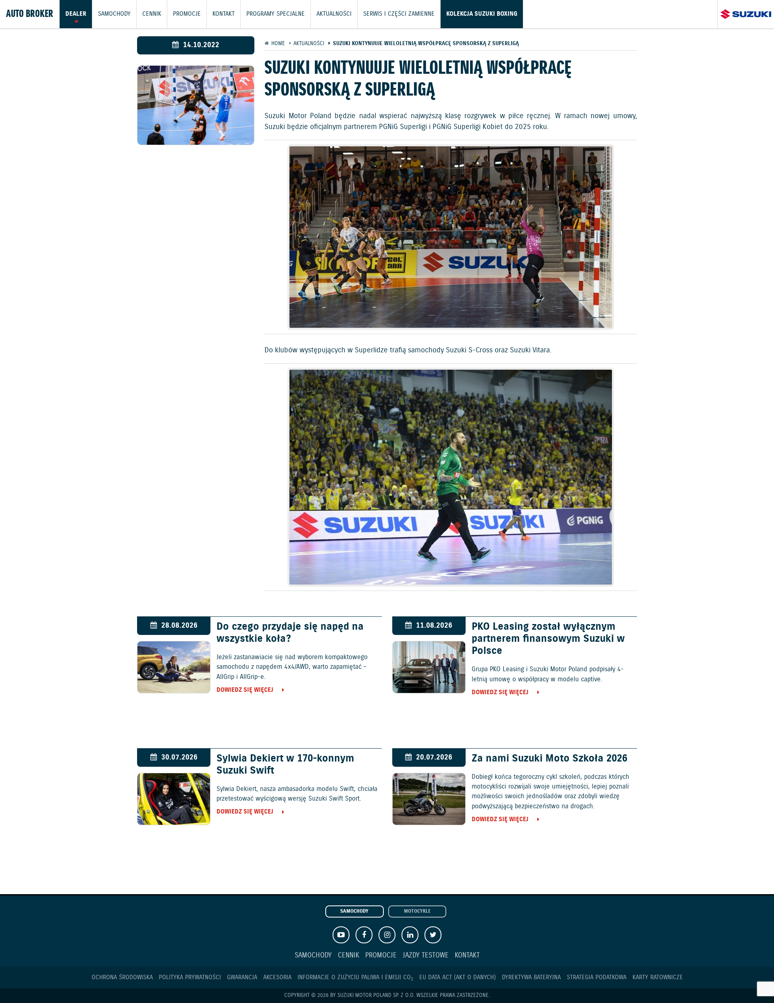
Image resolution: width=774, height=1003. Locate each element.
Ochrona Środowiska (122, 977)
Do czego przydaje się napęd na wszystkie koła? (290, 633)
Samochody (114, 14)
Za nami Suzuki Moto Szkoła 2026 (549, 759)
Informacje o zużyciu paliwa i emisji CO (355, 977)
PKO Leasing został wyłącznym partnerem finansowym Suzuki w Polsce (548, 639)
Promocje (187, 14)
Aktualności (334, 14)
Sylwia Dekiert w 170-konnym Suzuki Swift (285, 765)
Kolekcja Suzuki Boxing (481, 14)
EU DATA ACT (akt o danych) (457, 977)
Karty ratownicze (658, 977)
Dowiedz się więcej (244, 690)
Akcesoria (277, 977)
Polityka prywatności (190, 977)
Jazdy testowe (426, 955)
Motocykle (417, 911)
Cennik (151, 14)
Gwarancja (242, 977)
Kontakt (223, 14)
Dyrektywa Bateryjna (531, 977)
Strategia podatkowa (596, 977)
